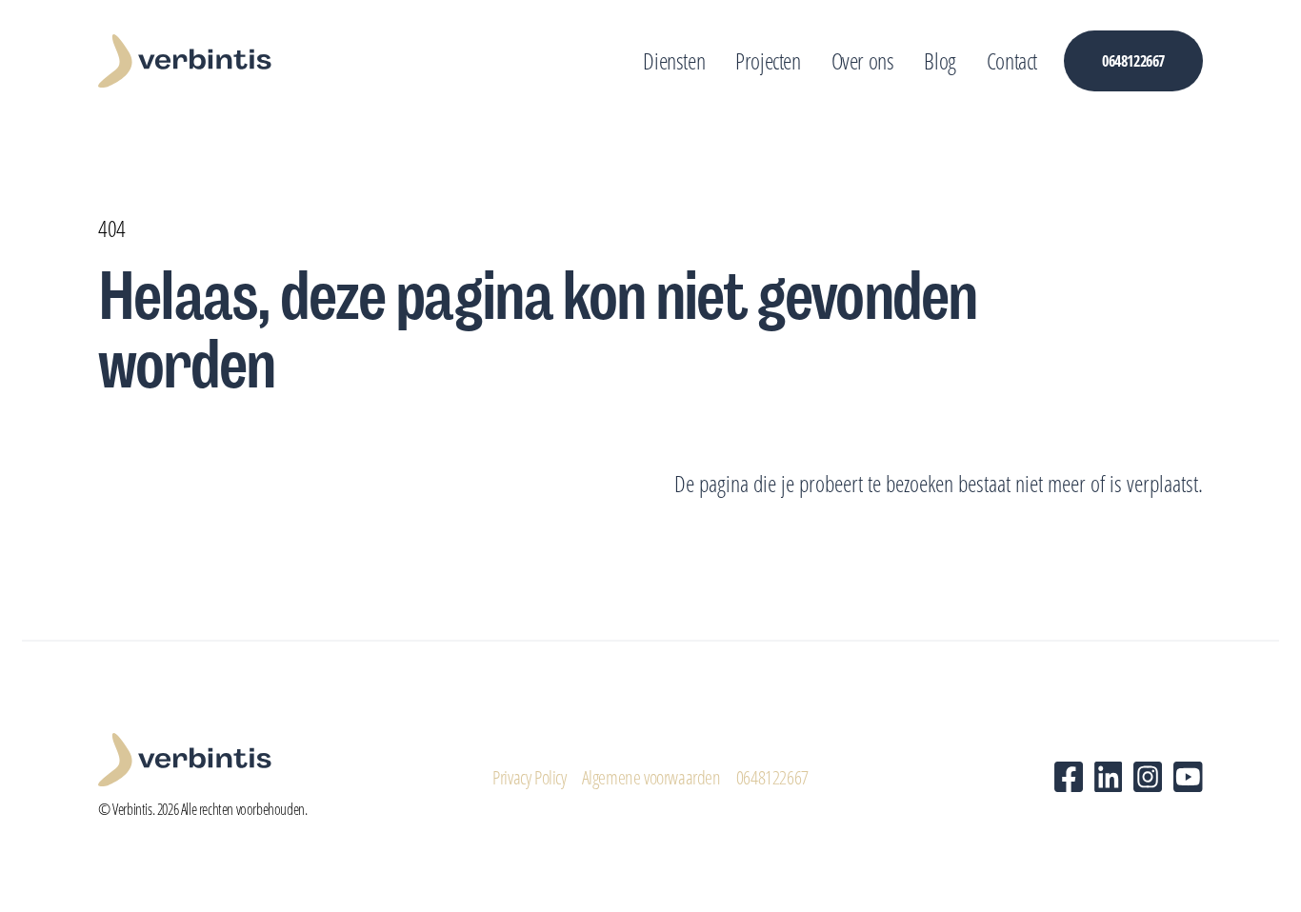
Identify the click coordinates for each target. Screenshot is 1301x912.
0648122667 (772, 776)
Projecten (767, 60)
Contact (1012, 60)
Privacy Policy (529, 776)
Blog (939, 60)
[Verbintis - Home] (185, 61)
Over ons (862, 60)
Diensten (674, 60)
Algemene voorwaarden (651, 776)
